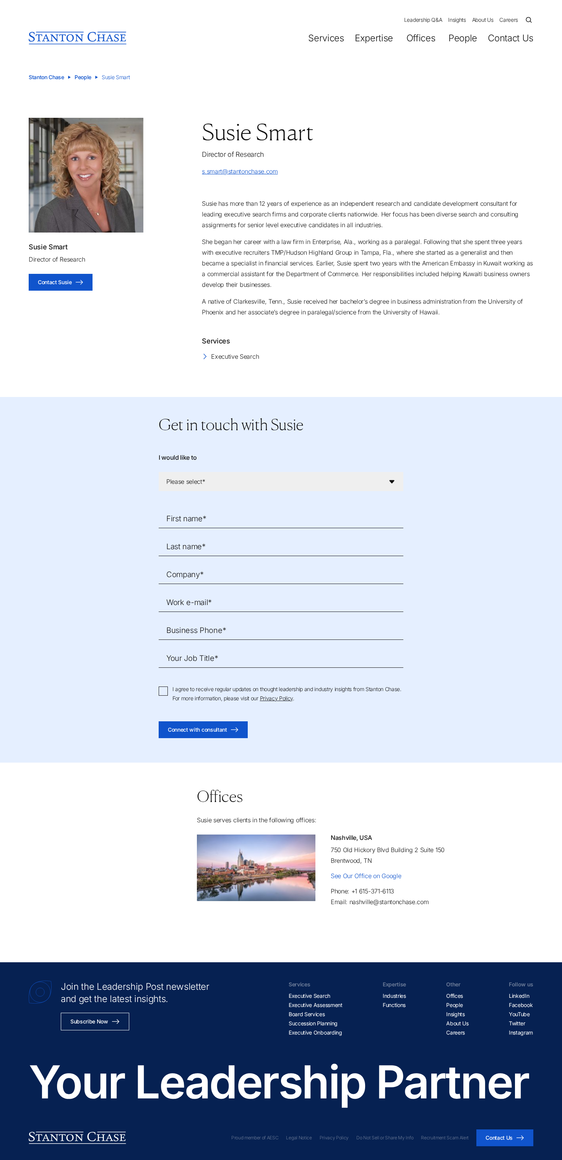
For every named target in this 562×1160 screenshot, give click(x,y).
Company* (184, 574)
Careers (508, 19)
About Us (482, 19)
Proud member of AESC (255, 1137)
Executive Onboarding (315, 1032)
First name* (186, 518)
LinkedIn (519, 995)
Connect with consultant (197, 729)
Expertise (374, 38)
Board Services (307, 1014)
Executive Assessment (316, 1005)
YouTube (519, 1014)
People (462, 38)
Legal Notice (299, 1137)
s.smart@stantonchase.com (240, 171)
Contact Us (510, 38)
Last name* (186, 546)
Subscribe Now (89, 1021)
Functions (394, 1005)
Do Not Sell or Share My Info (384, 1137)
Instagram (521, 1032)
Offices (421, 38)
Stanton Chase (46, 77)
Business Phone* (196, 630)
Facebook (521, 1005)
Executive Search (235, 356)
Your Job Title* (192, 658)
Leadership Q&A (423, 19)
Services (326, 38)
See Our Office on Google (366, 876)
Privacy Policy (276, 698)
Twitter (517, 1023)
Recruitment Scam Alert (445, 1137)
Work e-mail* (189, 602)
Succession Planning (313, 1023)
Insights (457, 19)
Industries (394, 995)
